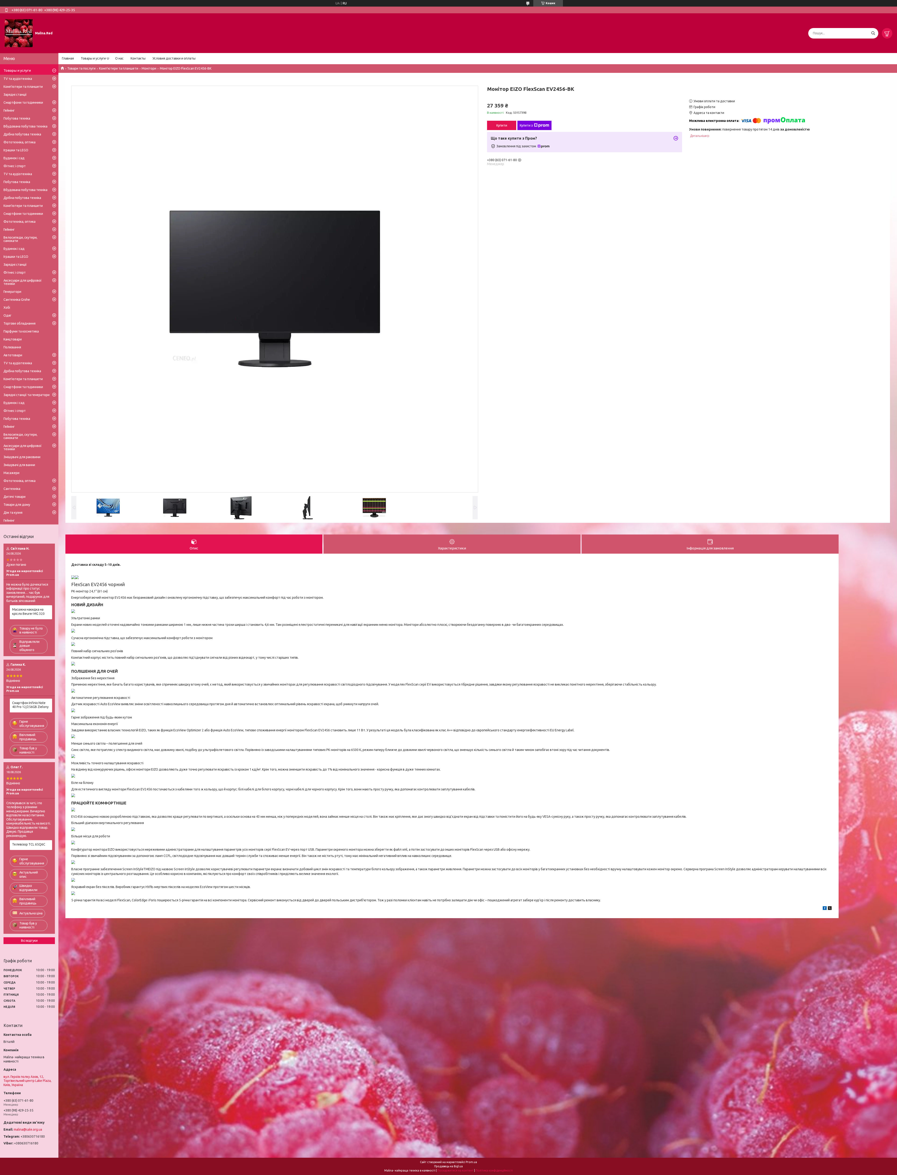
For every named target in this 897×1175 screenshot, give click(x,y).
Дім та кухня (13, 512)
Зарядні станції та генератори (27, 395)
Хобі (7, 307)
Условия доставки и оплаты (174, 58)
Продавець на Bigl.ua (448, 1166)
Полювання (12, 347)
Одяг (7, 315)
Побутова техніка (17, 118)
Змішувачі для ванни (19, 465)
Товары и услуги (93, 58)
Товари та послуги (81, 68)
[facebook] (825, 909)
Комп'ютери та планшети (118, 68)
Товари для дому (17, 504)
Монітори (149, 68)
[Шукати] (873, 33)
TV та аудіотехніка (18, 79)
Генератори (12, 292)
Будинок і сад (14, 158)
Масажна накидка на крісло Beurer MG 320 (28, 612)
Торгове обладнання (20, 323)
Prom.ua (471, 1162)
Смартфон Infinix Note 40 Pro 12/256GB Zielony (30, 705)
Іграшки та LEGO (16, 150)
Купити (501, 125)
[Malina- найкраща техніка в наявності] (19, 33)
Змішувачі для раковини (22, 457)
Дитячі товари (14, 497)
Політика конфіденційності (494, 1170)
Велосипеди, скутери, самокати (20, 239)
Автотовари (13, 355)
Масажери (11, 473)
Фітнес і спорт (15, 166)
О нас (119, 58)
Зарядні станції (15, 94)
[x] (830, 909)
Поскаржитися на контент (455, 1170)
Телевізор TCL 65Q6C (28, 844)
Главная (68, 58)
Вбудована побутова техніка (25, 126)
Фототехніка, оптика (20, 142)
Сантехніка (12, 489)
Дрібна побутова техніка (22, 134)
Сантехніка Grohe (17, 299)
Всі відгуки (29, 940)
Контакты (138, 58)
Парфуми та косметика (21, 331)
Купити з (526, 125)
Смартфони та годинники (23, 102)
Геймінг (9, 110)
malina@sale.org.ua (28, 1129)
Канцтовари (13, 339)
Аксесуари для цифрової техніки (23, 282)
